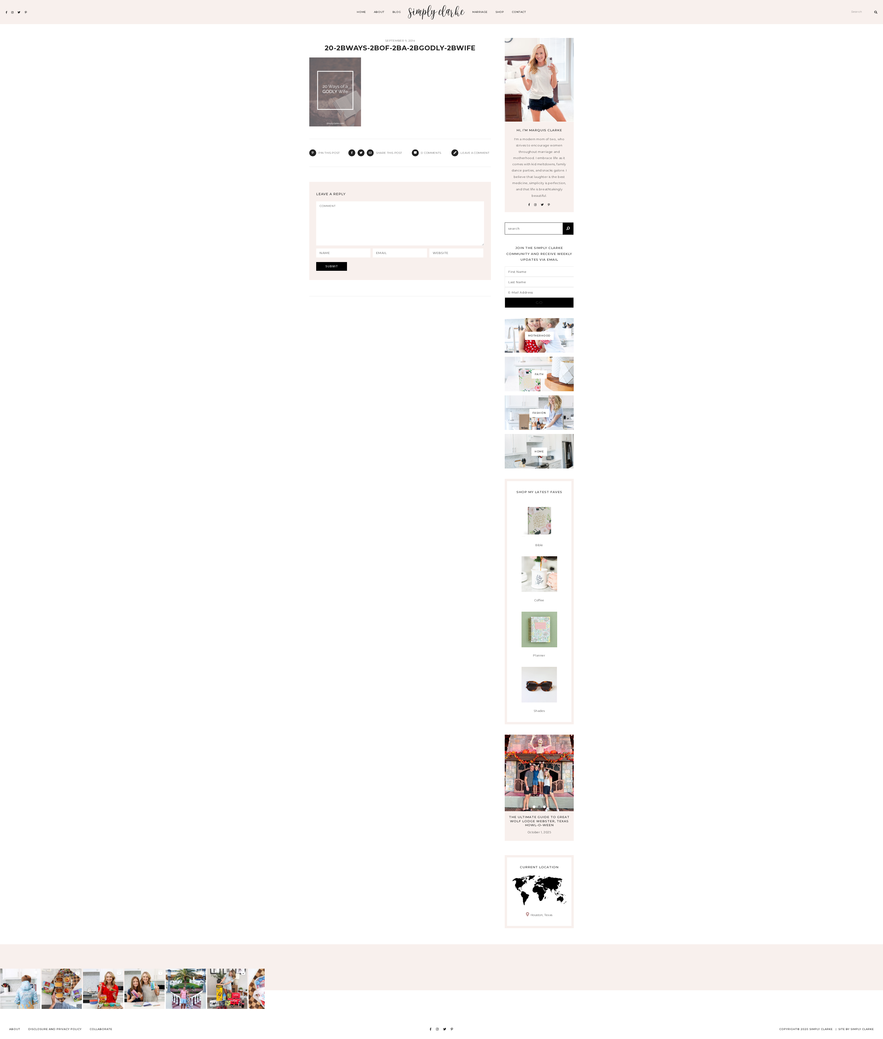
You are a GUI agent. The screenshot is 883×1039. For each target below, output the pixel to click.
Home (361, 12)
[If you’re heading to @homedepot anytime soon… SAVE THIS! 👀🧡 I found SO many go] (227, 989)
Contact (519, 12)
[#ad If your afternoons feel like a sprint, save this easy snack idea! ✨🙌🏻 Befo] (62, 989)
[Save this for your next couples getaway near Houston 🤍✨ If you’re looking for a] (186, 989)
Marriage (479, 12)
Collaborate (101, 1029)
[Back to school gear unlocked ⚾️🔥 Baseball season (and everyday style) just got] (20, 989)
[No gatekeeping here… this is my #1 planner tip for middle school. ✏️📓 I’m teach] (144, 989)
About (379, 12)
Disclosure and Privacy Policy (55, 1029)
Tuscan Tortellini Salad (539, 817)
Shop (500, 12)
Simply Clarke (436, 12)
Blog (397, 12)
